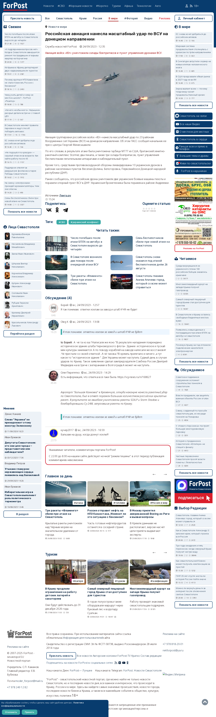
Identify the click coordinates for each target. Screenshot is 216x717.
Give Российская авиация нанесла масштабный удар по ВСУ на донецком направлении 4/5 (152, 208)
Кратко (135, 655)
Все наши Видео (190, 124)
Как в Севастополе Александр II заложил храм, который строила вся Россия (192, 533)
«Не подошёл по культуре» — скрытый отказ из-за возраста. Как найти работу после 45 (21, 155)
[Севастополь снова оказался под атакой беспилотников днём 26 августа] (122, 256)
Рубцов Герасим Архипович (20, 304)
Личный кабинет (194, 18)
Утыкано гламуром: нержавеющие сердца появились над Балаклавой (22, 472)
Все (47, 18)
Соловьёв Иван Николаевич (20, 295)
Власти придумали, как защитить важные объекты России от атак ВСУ (192, 398)
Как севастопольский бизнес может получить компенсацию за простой (193, 563)
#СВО (61, 6)
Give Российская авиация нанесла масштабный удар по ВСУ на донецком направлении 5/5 (154, 208)
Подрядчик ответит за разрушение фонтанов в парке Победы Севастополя (20, 170)
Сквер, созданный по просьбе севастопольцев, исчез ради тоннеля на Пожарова (191, 413)
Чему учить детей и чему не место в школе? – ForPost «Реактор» (19, 97)
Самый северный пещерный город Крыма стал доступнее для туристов (107, 592)
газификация (159, 580)
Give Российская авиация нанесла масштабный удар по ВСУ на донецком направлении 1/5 (143, 208)
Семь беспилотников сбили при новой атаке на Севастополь (153, 241)
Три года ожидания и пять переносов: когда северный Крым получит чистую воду (193, 548)
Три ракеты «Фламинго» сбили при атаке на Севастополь (86, 279)
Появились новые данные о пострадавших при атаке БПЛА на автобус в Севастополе (193, 332)
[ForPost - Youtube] (124, 662)
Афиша (128, 6)
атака (79, 502)
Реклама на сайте (18, 646)
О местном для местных (194, 131)
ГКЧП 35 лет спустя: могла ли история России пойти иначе (191, 578)
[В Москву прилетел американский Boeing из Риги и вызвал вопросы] (150, 483)
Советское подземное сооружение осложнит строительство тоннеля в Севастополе (189, 382)
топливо (120, 502)
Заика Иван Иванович (23, 253)
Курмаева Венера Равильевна (21, 236)
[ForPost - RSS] (116, 662)
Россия (97, 18)
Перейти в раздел (22, 333)
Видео (148, 18)
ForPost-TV (123, 655)
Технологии (144, 6)
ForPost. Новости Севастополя (142, 670)
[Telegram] (65, 210)
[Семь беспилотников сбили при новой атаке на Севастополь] (122, 237)
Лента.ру (65, 195)
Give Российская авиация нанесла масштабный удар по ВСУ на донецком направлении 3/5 (149, 208)
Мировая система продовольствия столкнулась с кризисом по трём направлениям (193, 49)
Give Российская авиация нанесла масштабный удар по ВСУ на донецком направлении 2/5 (146, 208)
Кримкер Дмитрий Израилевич (21, 314)
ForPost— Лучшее (81, 670)
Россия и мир (160, 502)
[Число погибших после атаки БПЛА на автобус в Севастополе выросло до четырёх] (56, 237)
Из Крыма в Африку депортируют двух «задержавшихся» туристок (21, 69)
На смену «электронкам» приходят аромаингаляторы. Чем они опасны (22, 185)
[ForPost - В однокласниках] (127, 662)
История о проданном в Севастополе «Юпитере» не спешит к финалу (190, 444)
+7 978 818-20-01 (173, 644)
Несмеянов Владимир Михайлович (23, 245)
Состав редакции (151, 655)
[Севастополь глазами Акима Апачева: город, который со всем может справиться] (122, 275)
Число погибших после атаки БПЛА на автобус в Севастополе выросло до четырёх (21, 37)
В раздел (22, 514)
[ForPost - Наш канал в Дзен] (129, 662)
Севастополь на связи (193, 116)
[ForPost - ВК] (120, 662)
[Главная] (15, 4)
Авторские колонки (105, 655)
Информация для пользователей (83, 637)
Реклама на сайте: (174, 634)
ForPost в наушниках (194, 171)
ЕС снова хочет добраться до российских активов (20, 142)
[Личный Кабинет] (187, 6)
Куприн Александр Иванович (21, 285)
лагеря (79, 580)
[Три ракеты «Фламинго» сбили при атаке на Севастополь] (56, 275)
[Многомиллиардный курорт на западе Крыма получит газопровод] (150, 561)
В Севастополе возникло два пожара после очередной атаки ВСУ (86, 260)
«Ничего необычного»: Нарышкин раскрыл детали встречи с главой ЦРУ (22, 113)
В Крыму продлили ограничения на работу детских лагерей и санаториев (61, 593)
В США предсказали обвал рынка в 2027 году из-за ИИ (193, 78)
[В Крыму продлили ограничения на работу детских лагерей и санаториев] (65, 561)
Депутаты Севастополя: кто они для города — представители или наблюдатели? (20, 447)
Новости (48, 6)
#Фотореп (131, 18)
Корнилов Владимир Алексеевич (22, 275)
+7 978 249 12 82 (17, 687)
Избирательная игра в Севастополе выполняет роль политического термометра (20, 497)
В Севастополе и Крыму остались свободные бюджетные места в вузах (193, 317)
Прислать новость (22, 18)
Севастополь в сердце (193, 139)
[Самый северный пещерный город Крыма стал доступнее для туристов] (108, 561)
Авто (158, 6)
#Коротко (102, 6)
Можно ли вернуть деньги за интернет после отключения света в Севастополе (191, 591)
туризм (121, 580)
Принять (29, 712)
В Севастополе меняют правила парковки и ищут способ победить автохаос (21, 128)
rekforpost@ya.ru (173, 650)
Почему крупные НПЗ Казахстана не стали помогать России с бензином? (21, 82)
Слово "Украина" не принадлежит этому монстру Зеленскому (18, 422)
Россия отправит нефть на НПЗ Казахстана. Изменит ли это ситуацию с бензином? (106, 514)
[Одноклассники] (57, 210)
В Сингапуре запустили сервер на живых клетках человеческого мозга (193, 64)
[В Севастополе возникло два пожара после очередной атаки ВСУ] (56, 256)
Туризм (116, 6)
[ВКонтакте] (49, 210)
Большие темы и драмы (194, 155)
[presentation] (154, 474)
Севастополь (64, 18)
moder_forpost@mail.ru (29, 681)
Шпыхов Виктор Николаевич (20, 265)
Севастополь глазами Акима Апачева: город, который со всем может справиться (193, 518)
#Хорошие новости (80, 6)
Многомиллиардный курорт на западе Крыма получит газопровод (150, 592)
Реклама (164, 18)
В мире (113, 18)
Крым (82, 18)
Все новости (84, 655)
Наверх (206, 702)
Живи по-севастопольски (195, 163)
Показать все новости (22, 211)
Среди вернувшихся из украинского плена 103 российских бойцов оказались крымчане (191, 270)
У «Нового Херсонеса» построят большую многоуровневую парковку (192, 428)
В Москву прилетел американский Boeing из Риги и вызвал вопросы (150, 514)
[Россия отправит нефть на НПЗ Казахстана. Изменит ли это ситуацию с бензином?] (108, 483)
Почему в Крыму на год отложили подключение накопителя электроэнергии (193, 347)
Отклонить (11, 712)
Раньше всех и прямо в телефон (193, 147)
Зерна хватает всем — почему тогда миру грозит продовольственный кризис (191, 91)
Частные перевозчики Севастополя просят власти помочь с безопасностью (190, 459)
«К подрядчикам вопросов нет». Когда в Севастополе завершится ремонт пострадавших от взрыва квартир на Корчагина (22, 54)
